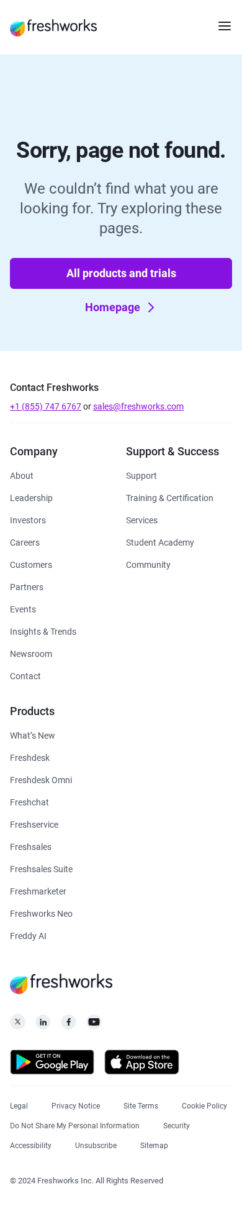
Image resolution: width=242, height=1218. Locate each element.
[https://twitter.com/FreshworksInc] (17, 1025)
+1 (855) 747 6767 (45, 406)
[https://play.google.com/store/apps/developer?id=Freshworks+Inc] (52, 1064)
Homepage (112, 307)
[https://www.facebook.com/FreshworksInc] (68, 1025)
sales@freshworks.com (138, 406)
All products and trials (121, 273)
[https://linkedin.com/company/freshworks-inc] (43, 1025)
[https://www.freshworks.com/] (53, 27)
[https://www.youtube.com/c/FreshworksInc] (94, 1025)
